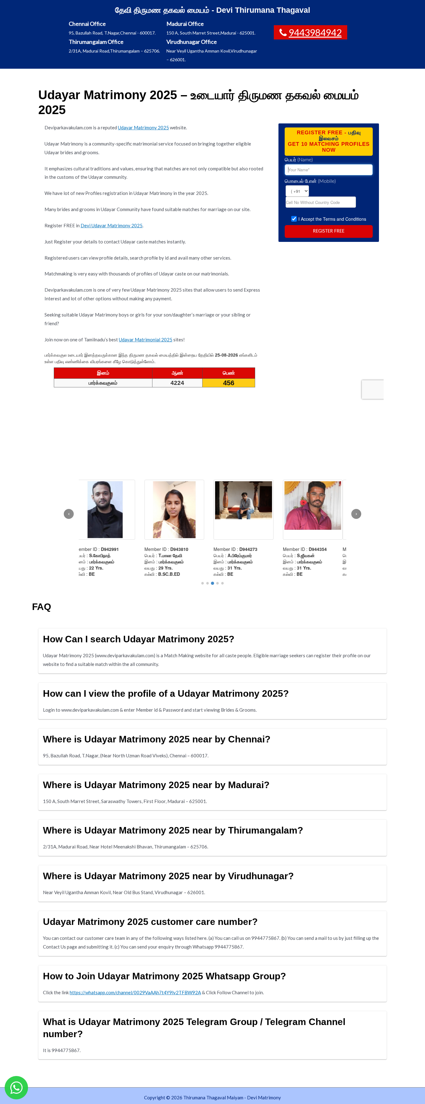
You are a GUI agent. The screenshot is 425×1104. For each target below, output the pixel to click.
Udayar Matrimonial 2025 (145, 339)
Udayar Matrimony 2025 (143, 127)
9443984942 (315, 32)
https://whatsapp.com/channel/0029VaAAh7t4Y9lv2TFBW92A (135, 992)
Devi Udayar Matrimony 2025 (111, 225)
